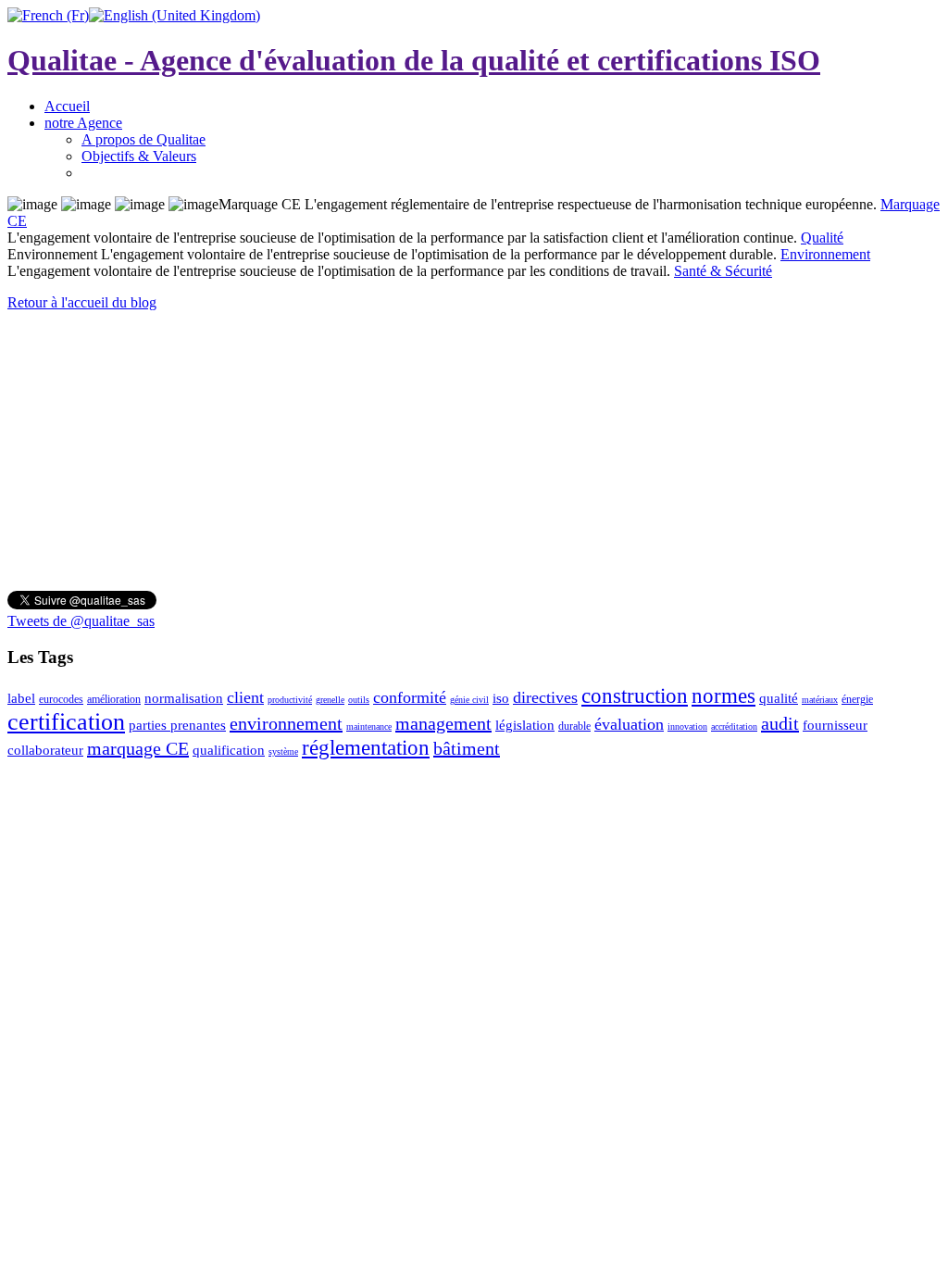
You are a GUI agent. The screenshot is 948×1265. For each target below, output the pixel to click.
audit (780, 723)
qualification (229, 750)
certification (66, 721)
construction (634, 696)
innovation (687, 726)
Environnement (825, 254)
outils (358, 700)
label (21, 698)
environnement (286, 723)
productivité (290, 700)
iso (501, 698)
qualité (778, 698)
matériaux (820, 700)
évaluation (629, 724)
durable (574, 726)
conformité (409, 697)
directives (545, 697)
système (283, 751)
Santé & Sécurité (723, 271)
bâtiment (466, 748)
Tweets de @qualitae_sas (81, 621)
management (443, 723)
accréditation (734, 726)
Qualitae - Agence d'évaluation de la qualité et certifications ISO (413, 60)
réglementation (366, 747)
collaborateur (45, 750)
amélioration (114, 699)
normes (723, 696)
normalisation (183, 698)
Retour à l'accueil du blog (81, 302)
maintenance (369, 726)
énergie (857, 699)
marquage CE (138, 748)
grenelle (330, 700)
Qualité (822, 237)
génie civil (469, 700)
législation (525, 725)
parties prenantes (177, 725)
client (245, 697)
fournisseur (835, 725)
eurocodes (61, 699)
